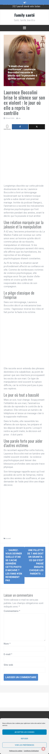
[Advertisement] (24, 157)
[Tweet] (37, 126)
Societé (8, 538)
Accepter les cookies (24, 732)
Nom (7, 643)
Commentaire (12, 611)
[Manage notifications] (43, 749)
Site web (8, 664)
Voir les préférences (24, 745)
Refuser (24, 739)
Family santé (24, 15)
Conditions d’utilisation (31, 751)
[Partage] (20, 126)
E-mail (8, 654)
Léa (19, 118)
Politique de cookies (15, 751)
